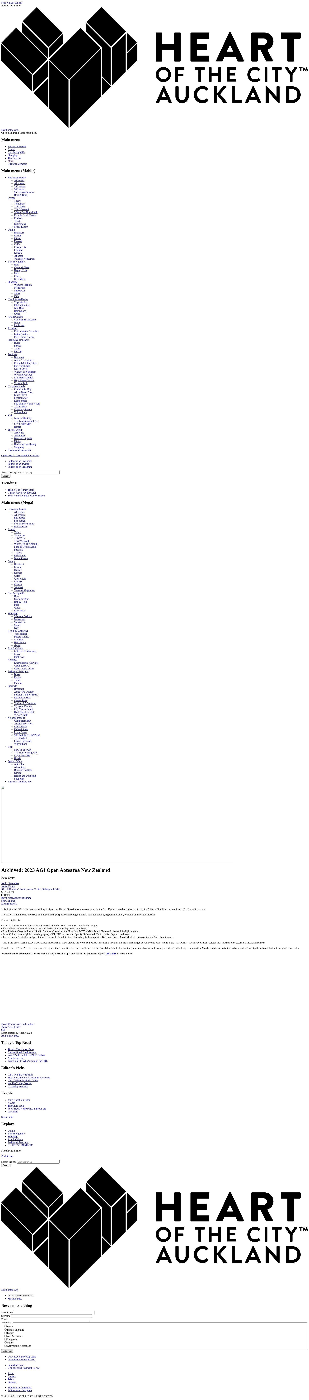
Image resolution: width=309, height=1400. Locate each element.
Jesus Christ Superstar (19, 1100)
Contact (12, 1376)
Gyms (17, 313)
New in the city (15, 1058)
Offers (10, 1342)
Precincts (12, 354)
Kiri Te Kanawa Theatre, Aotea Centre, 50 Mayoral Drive (30, 889)
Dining (11, 229)
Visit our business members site (23, 1368)
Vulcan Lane (20, 412)
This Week (19, 206)
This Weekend (21, 209)
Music (17, 322)
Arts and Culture (25, 1024)
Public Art (19, 325)
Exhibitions (20, 224)
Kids (16, 296)
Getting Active (21, 334)
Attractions (19, 435)
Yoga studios (20, 302)
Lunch (17, 235)
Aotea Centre (8, 886)
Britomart (19, 357)
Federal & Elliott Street (25, 363)
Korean (18, 253)
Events (11, 149)
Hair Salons (20, 311)
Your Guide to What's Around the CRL (28, 1061)
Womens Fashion (23, 284)
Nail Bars (19, 308)
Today (17, 200)
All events (19, 180)
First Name (7, 1312)
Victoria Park (21, 383)
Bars (16, 264)
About (11, 1373)
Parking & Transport (18, 339)
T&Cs (11, 1379)
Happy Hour (20, 270)
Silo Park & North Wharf (27, 403)
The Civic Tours (16, 1105)
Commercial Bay (22, 389)
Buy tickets (7, 897)
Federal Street (21, 397)
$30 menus (19, 186)
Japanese (18, 255)
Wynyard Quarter (23, 374)
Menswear (19, 287)
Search (6, 476)
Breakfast (19, 232)
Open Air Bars (21, 267)
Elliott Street (20, 395)
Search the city (8, 472)
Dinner (17, 238)
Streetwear (19, 290)
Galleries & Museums (25, 319)
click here (111, 953)
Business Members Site (19, 450)
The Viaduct (20, 406)
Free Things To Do (24, 337)
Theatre (18, 221)
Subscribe (7, 1351)
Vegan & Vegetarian (24, 258)
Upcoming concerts (18, 1086)
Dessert (18, 241)
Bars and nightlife (23, 438)
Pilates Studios (21, 305)
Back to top (7, 1156)
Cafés (17, 244)
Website (17, 897)
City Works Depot (23, 377)
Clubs (17, 276)
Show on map (8, 900)
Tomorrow (19, 203)
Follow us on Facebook (20, 461)
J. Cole (11, 1102)
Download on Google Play (21, 1359)
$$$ (3, 1030)
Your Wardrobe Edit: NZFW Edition (26, 495)
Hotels (17, 426)
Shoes (17, 293)
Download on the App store (22, 1356)
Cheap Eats (20, 247)
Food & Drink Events (25, 215)
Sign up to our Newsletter (21, 1295)
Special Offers (15, 429)
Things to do (14, 158)
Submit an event (16, 1365)
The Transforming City (25, 421)
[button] (14, 455)
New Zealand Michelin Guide (23, 1080)
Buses (17, 342)
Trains (17, 348)
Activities (12, 328)
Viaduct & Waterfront (25, 371)
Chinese (18, 250)
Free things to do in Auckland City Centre (29, 1077)
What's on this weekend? (20, 1074)
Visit (10, 415)
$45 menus (19, 189)
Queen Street (20, 368)
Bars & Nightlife (16, 152)
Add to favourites (10, 883)
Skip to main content (11, 2)
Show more (7, 1117)
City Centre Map (22, 424)
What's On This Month (25, 212)
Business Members (17, 163)
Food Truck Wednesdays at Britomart (27, 1108)
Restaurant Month (17, 146)
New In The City (23, 418)
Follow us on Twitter (18, 463)
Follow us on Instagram (20, 466)
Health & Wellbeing (18, 299)
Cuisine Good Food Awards (22, 492)
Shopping (13, 155)
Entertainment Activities (26, 331)
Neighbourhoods (16, 386)
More (10, 161)
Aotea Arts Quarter (23, 360)
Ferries (17, 345)
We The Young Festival (20, 1083)
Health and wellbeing (25, 444)
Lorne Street (20, 400)
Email (4, 1319)
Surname (5, 1315)
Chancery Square (23, 409)
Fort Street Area (22, 366)
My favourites (15, 1298)
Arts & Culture (15, 316)
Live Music (20, 279)
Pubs (16, 273)
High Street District (24, 380)
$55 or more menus (24, 192)
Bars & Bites (20, 195)
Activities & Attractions (19, 1345)
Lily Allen (13, 1111)
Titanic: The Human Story (21, 489)
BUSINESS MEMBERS (20, 1145)
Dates (7, 895)
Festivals (18, 218)
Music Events (21, 226)
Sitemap (12, 1382)
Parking (18, 351)
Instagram (26, 897)
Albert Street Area (23, 392)
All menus (19, 183)
